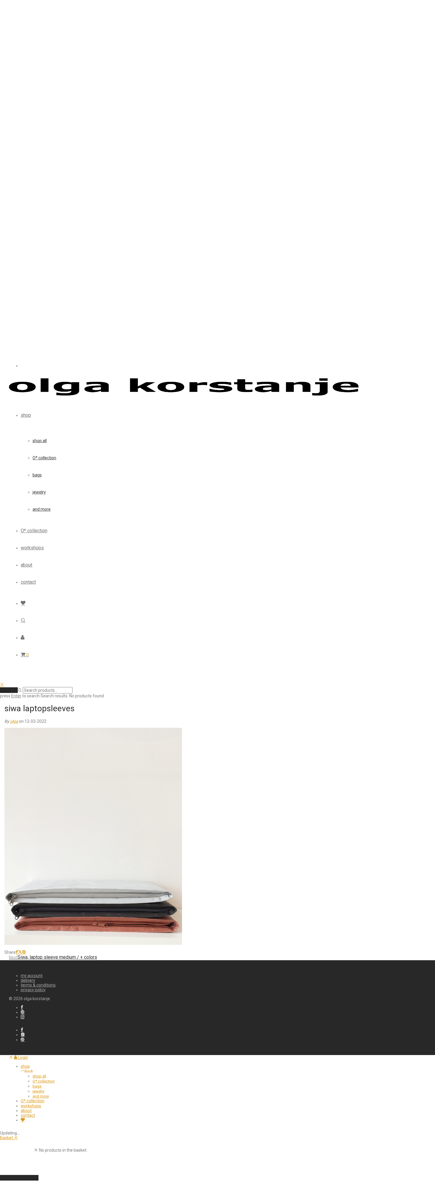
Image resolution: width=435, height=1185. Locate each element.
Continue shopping (19, 1178)
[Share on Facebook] (17, 952)
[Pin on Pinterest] (24, 952)
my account (32, 975)
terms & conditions (38, 985)
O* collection (44, 457)
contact (28, 582)
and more (42, 509)
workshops (32, 548)
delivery (28, 980)
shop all (40, 440)
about (26, 565)
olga (14, 721)
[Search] (23, 620)
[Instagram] (22, 1017)
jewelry (39, 492)
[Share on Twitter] (20, 952)
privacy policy (33, 989)
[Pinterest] (23, 1012)
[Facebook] (22, 1007)
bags (37, 475)
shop (26, 415)
